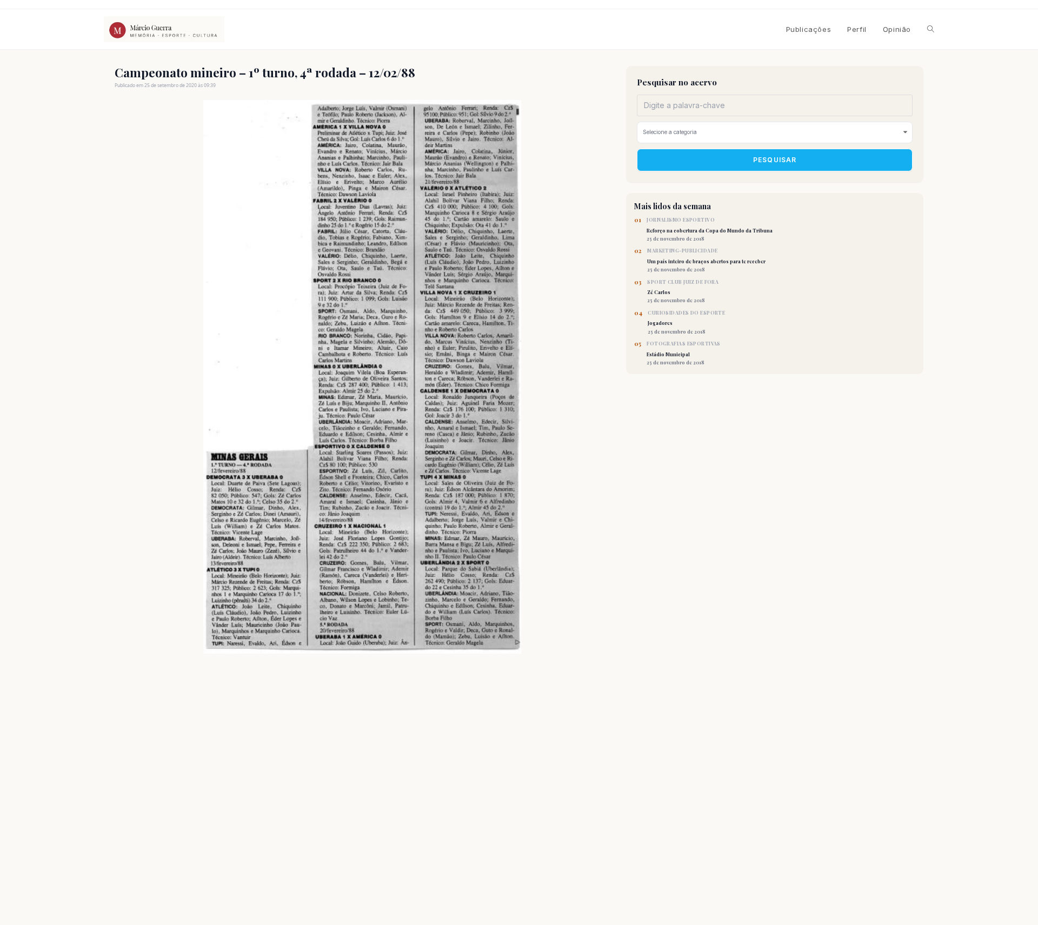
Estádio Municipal (684, 353)
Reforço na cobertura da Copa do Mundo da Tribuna (710, 229)
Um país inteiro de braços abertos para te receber (706, 260)
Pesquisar (775, 160)
